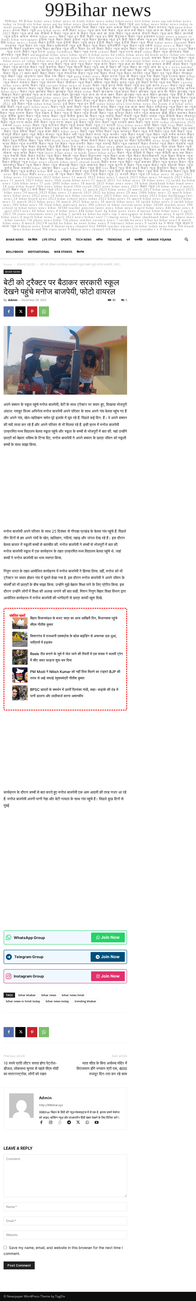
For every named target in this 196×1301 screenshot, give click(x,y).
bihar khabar (27, 995)
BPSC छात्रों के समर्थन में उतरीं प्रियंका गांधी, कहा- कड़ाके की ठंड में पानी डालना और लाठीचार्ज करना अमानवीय (74, 692)
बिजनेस (80, 252)
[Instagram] (52, 1123)
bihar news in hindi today (23, 1001)
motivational (39, 252)
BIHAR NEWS (14, 239)
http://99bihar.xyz (51, 1105)
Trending (114, 239)
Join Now (110, 937)
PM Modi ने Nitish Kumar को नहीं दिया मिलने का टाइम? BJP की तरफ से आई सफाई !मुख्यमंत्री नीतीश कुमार (75, 674)
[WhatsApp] (44, 311)
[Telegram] (71, 1123)
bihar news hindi (73, 995)
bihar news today (57, 1001)
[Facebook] (9, 311)
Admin (12, 300)
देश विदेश (32, 239)
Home (8, 264)
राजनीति (138, 239)
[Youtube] (98, 1123)
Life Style (49, 239)
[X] (20, 311)
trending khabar (85, 1001)
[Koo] (62, 1123)
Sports (66, 239)
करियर (99, 239)
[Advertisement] (65, 490)
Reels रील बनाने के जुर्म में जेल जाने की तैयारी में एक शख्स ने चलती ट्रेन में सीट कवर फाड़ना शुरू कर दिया (76, 657)
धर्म (128, 239)
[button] (186, 239)
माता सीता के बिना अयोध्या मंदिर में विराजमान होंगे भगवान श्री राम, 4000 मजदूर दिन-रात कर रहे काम (102, 1068)
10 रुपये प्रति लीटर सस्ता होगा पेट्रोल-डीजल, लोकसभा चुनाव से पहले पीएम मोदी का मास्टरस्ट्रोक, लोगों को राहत (31, 1068)
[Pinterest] (32, 311)
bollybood (14, 252)
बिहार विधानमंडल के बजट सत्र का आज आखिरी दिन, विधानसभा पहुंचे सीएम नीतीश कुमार (73, 621)
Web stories (63, 252)
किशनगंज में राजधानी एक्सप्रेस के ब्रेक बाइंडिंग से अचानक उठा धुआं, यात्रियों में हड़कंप (73, 639)
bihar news (48, 995)
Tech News (84, 239)
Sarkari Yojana (159, 239)
